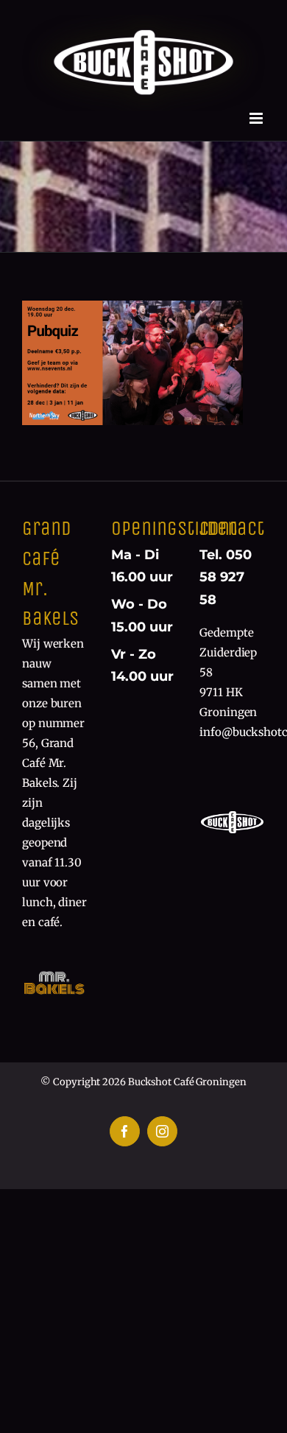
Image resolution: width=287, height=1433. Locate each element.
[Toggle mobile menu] (257, 118)
